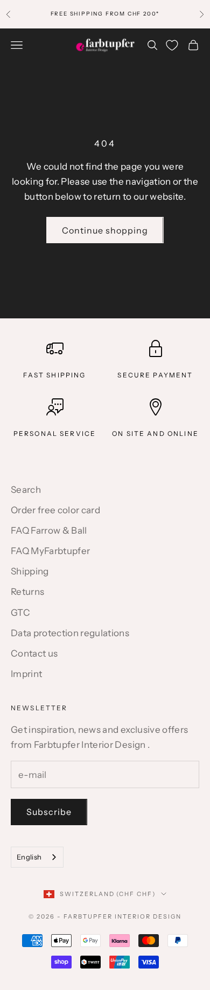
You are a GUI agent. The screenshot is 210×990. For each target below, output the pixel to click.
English (29, 857)
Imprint (26, 673)
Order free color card (55, 510)
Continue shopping (105, 230)
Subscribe (49, 811)
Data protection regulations (70, 633)
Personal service (54, 434)
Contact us (34, 653)
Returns (27, 591)
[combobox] (37, 857)
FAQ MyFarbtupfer (50, 550)
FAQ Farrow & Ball (49, 530)
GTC (20, 612)
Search (26, 489)
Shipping (30, 571)
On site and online (155, 434)
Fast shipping (54, 375)
